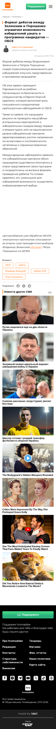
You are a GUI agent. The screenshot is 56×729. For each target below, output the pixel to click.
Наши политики (39, 658)
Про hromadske (12, 641)
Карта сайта (37, 664)
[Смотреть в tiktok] (43, 678)
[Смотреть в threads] (51, 678)
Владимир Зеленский (15, 271)
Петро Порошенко (14, 277)
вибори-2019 (40, 271)
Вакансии (8, 668)
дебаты (22, 265)
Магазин (34, 646)
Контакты (8, 652)
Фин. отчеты (37, 652)
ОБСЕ (8, 265)
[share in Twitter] (23, 286)
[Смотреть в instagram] (12, 678)
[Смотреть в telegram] (20, 678)
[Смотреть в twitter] (36, 678)
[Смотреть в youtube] (28, 678)
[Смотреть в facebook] (4, 678)
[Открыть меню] (51, 7)
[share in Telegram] (29, 286)
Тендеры (35, 641)
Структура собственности (12, 660)
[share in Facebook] (18, 286)
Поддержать (36, 6)
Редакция (9, 646)
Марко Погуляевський (22, 47)
